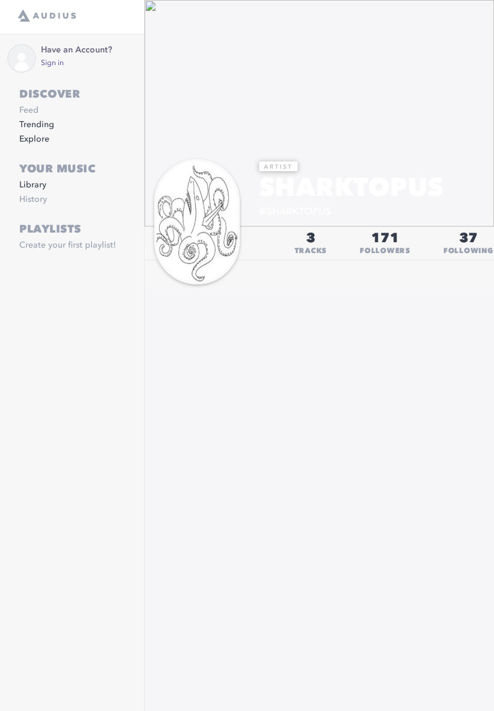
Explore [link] (34, 139)
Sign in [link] (52, 63)
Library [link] (32, 185)
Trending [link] (36, 125)
